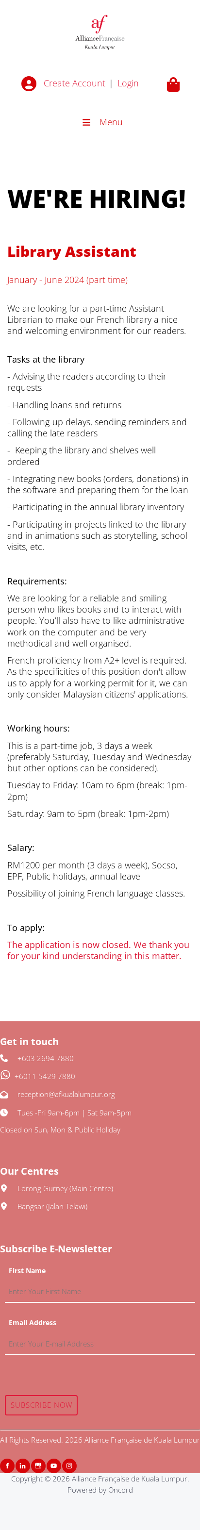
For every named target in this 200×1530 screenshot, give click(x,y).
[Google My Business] (38, 1466)
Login (128, 83)
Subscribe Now (41, 1405)
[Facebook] (7, 1466)
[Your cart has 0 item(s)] (173, 84)
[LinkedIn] (23, 1466)
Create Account (74, 83)
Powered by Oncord (100, 1490)
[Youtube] (54, 1466)
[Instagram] (69, 1466)
